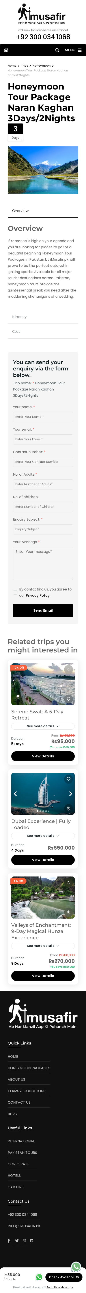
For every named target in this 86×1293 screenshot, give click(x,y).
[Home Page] (6, 50)
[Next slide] (66, 794)
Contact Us (19, 1102)
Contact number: (29, 451)
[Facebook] (10, 1240)
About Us (16, 1079)
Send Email (43, 610)
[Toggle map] (68, 699)
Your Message (26, 541)
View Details (43, 756)
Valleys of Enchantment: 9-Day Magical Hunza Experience (41, 931)
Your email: (23, 429)
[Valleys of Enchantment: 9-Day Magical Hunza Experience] (43, 897)
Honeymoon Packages (29, 1068)
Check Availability (64, 1277)
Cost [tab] (16, 331)
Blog (12, 1113)
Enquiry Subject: (28, 519)
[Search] (57, 50)
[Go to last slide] (20, 794)
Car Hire (15, 1187)
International (21, 1141)
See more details (40, 726)
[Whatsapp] (39, 1277)
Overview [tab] (20, 211)
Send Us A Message (60, 1287)
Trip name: (23, 383)
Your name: (24, 406)
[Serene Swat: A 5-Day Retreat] (43, 684)
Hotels (14, 1175)
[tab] (37, 811)
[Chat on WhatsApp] (76, 1267)
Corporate (18, 1164)
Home (13, 1056)
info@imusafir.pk (24, 1226)
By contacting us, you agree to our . (45, 592)
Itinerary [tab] (19, 317)
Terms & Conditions (26, 1090)
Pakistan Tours (22, 1152)
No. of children (25, 496)
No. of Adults (25, 474)
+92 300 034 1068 (22, 1214)
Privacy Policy (38, 595)
